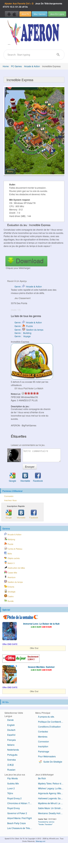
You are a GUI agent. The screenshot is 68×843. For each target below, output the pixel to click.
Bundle (10, 601)
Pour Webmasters (47, 756)
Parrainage (43, 751)
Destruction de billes (16, 567)
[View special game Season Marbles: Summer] (9, 674)
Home (6, 66)
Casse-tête (12, 572)
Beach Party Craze (16, 823)
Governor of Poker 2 (17, 813)
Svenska (11, 759)
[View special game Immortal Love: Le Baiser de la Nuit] (9, 631)
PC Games (16, 66)
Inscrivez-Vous (10, 500)
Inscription (43, 746)
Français (11, 739)
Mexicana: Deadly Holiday (51, 813)
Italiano (11, 744)
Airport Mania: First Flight (19, 818)
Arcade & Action (32, 66)
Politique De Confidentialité (51, 721)
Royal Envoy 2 (14, 798)
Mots (9, 553)
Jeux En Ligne (57, 13)
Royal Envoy (13, 808)
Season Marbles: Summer (41, 667)
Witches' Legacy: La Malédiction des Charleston (52, 788)
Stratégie (11, 591)
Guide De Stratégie (52, 761)
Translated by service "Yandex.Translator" (46, 823)
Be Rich (42, 778)
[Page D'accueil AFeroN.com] (34, 33)
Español (11, 734)
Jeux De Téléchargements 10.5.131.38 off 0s (32, 5)
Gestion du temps (15, 582)
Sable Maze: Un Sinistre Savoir (52, 808)
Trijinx (10, 793)
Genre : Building (23, 332)
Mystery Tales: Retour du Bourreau (52, 783)
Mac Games (40, 13)
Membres (42, 736)
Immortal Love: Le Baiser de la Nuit (41, 623)
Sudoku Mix (13, 783)
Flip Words (12, 778)
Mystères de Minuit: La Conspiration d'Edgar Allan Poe (52, 803)
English (11, 724)
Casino (10, 596)
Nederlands (13, 749)
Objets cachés (13, 558)
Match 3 (11, 563)
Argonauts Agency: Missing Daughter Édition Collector (52, 793)
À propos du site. (46, 716)
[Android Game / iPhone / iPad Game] (12, 14)
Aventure (11, 577)
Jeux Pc (25, 13)
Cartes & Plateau (14, 548)
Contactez (43, 731)
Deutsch (11, 729)
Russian (11, 769)
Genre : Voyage (23, 336)
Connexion (8, 496)
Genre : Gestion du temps (29, 329)
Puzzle (10, 544)
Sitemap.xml (40, 841)
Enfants (10, 586)
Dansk (10, 719)
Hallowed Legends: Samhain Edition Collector (52, 798)
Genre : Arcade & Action (28, 286)
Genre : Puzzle (24, 326)
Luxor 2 (11, 788)
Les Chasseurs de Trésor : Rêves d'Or (21, 828)
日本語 (10, 764)
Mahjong (11, 539)
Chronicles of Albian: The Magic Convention (21, 803)
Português (12, 754)
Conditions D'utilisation (49, 726)
